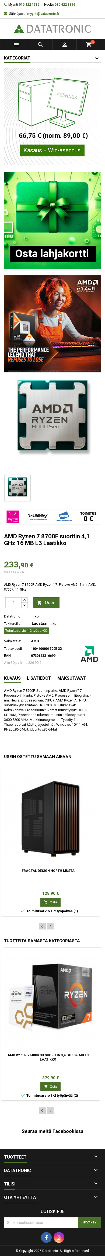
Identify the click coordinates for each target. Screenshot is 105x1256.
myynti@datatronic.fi (43, 14)
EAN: (8, 656)
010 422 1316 (65, 4)
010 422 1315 (29, 4)
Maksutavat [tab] (71, 678)
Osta (45, 602)
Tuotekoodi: (13, 649)
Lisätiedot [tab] (39, 678)
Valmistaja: (12, 641)
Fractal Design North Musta (48, 871)
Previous (42, 926)
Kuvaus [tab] (12, 678)
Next (50, 926)
